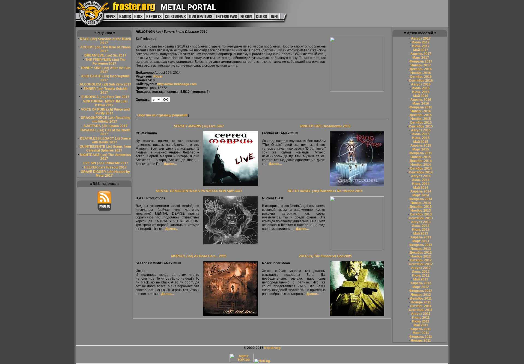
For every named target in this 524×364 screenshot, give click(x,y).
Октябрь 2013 (421, 214)
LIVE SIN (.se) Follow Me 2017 (105, 163)
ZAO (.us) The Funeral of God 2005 (325, 256)
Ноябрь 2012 (420, 256)
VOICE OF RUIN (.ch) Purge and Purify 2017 (105, 111)
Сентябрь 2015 (421, 126)
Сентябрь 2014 (421, 172)
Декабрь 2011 (421, 298)
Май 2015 (420, 142)
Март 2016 (420, 103)
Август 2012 (421, 268)
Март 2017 (420, 58)
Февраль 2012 (420, 291)
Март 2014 (420, 195)
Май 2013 (420, 233)
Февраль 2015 (420, 153)
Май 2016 (420, 96)
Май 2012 (420, 279)
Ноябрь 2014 (420, 165)
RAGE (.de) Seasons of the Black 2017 (105, 41)
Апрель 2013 (420, 237)
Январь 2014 (420, 203)
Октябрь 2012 (421, 260)
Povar (158, 76)
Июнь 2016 (421, 92)
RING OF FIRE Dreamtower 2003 (325, 126)
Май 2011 (420, 325)
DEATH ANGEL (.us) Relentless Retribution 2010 (325, 191)
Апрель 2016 (420, 100)
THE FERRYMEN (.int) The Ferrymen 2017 (105, 62)
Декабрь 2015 (421, 115)
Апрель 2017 (420, 54)
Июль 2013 (421, 226)
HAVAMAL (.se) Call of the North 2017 (105, 132)
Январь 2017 (420, 65)
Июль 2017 (421, 42)
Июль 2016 (421, 88)
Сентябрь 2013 (421, 218)
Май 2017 (420, 50)
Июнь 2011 (420, 321)
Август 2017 (421, 38)
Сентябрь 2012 (421, 264)
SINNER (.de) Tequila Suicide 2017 (105, 90)
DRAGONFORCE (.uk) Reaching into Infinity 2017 (105, 119)
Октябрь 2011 (420, 306)
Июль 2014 (421, 180)
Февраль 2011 (420, 337)
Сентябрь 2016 (421, 80)
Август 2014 (421, 176)
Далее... (170, 164)
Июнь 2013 (421, 230)
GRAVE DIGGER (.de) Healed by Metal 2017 (105, 173)
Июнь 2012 (421, 275)
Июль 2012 (421, 272)
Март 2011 (421, 333)
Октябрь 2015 (421, 123)
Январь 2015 (420, 157)
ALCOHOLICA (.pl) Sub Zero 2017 (105, 84)
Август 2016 (421, 84)
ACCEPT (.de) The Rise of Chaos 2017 (105, 49)
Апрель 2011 (420, 329)
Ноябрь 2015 (420, 119)
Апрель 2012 (420, 283)
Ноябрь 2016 (420, 73)
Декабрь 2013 (421, 207)
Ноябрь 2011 (421, 302)
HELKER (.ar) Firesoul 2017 (105, 167)
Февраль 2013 (420, 245)
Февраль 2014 (420, 199)
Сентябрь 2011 (421, 310)
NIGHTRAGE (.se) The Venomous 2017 (105, 157)
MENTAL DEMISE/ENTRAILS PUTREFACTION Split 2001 (199, 191)
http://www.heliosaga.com (177, 84)
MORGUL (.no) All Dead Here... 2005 (199, 256)
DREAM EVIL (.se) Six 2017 (105, 55)
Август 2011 (420, 314)
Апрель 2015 (420, 145)
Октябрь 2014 (421, 168)
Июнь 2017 (421, 46)
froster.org (272, 348)
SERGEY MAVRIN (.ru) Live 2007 (199, 126)
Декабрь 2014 (421, 161)
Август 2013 (421, 222)
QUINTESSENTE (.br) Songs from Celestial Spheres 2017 (105, 148)
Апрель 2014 (420, 191)
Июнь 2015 (421, 138)
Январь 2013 (420, 249)
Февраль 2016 (420, 107)
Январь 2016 (420, 111)
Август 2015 (421, 130)
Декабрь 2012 (421, 252)
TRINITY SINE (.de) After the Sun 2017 (105, 70)
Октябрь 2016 (421, 77)
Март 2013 (420, 241)
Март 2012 (420, 287)
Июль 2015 (421, 134)
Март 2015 (420, 149)
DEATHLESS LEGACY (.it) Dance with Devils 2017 (105, 140)
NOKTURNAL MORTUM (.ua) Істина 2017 (105, 103)
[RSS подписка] (104, 210)
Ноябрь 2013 (420, 210)
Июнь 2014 (421, 184)
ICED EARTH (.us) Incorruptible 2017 (105, 78)
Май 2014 (420, 188)
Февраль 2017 (420, 61)
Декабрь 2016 (421, 69)
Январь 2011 (421, 340)
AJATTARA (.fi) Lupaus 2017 (105, 126)
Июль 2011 (421, 317)
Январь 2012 (420, 295)
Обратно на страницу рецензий (162, 115)
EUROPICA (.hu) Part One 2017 (105, 97)
